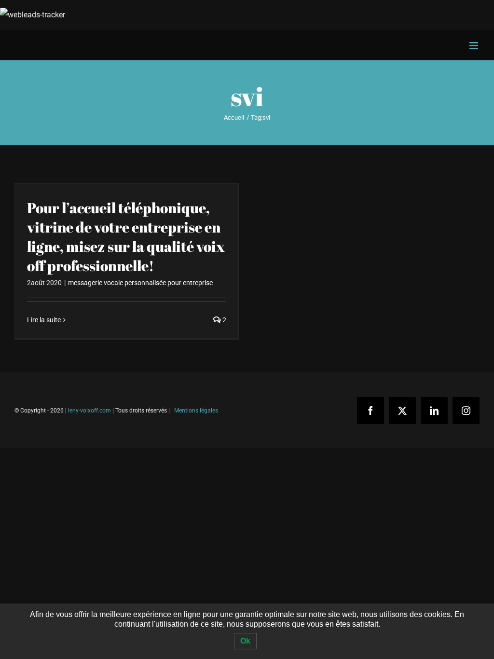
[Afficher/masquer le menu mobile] (474, 46)
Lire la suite (44, 320)
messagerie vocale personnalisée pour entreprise (140, 283)
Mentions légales (196, 410)
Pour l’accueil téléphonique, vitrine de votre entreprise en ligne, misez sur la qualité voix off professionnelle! (126, 236)
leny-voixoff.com (89, 410)
